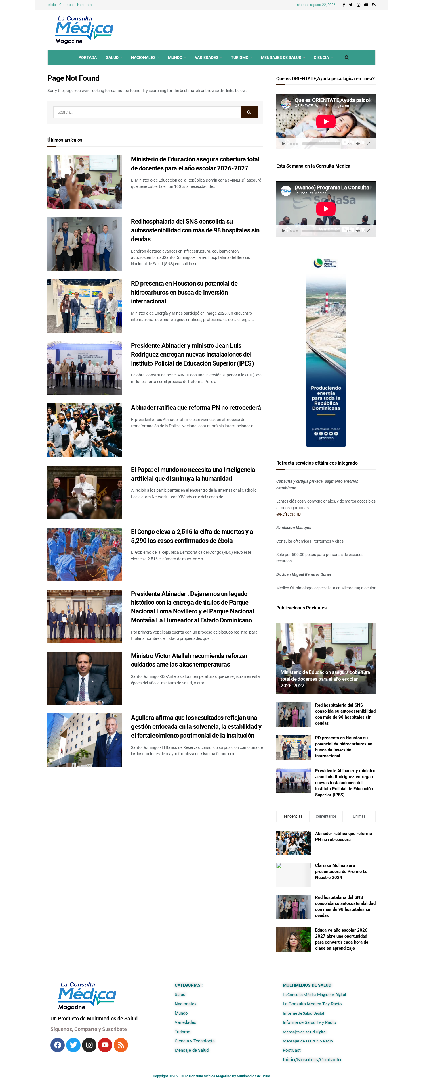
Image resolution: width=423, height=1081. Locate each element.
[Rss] (121, 1045)
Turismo (240, 57)
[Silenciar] (358, 144)
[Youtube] (105, 1045)
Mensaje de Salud (192, 1050)
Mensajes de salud (281, 57)
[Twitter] (73, 1045)
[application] (326, 121)
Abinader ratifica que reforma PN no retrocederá (196, 407)
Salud (112, 57)
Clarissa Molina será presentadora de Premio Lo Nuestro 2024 (341, 871)
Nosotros (84, 5)
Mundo (175, 57)
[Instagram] (89, 1045)
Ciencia (321, 57)
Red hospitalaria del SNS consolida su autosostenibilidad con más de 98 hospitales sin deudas (195, 230)
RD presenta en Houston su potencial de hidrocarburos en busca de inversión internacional (184, 292)
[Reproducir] (284, 144)
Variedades (206, 57)
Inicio (51, 5)
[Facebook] (57, 1045)
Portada (88, 57)
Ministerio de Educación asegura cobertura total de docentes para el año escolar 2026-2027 (325, 679)
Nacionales (143, 57)
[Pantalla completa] (368, 144)
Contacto (66, 5)
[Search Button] (249, 112)
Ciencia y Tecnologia (195, 1041)
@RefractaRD (288, 514)
